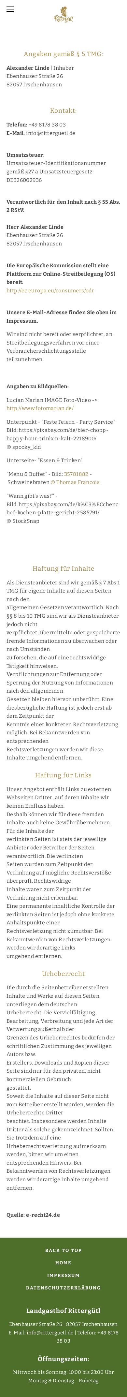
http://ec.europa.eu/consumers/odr (50, 290)
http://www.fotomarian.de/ (40, 408)
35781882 (76, 474)
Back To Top (63, 1250)
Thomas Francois (78, 482)
